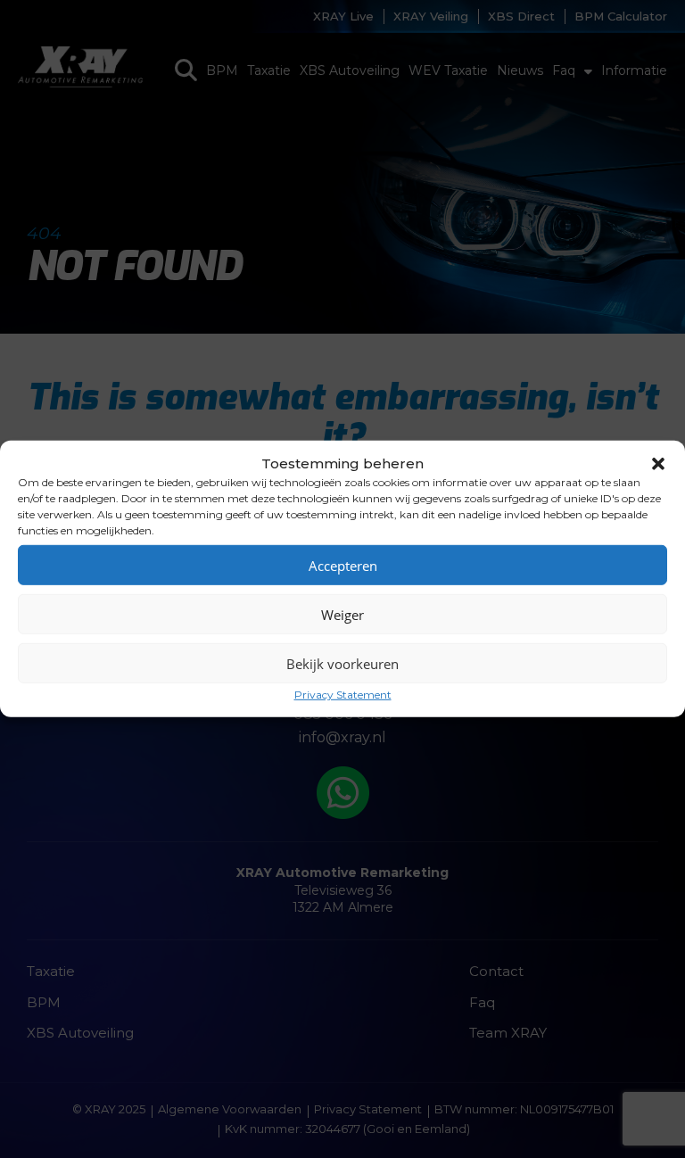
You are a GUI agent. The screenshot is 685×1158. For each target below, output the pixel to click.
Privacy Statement (343, 694)
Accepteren (343, 565)
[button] (658, 463)
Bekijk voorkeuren (342, 663)
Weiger (342, 614)
